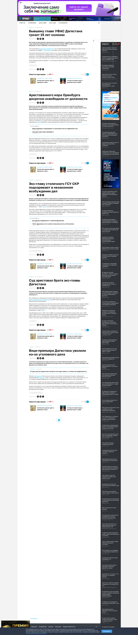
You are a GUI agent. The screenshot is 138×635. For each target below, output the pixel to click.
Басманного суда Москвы (46, 48)
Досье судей (42, 22)
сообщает (42, 377)
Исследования (63, 22)
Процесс (32, 369)
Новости (33, 65)
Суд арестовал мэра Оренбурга (43, 132)
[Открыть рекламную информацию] (118, 118)
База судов (52, 22)
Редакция (34, 626)
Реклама (50, 626)
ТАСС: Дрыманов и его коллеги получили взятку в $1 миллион (53, 224)
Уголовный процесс (36, 250)
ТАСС (43, 206)
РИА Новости (48, 50)
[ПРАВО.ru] (25, 19)
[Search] (99, 23)
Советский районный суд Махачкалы (40, 299)
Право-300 (22, 22)
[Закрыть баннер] (29, 622)
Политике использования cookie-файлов (36, 633)
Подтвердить (106, 631)
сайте (39, 122)
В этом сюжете (34, 126)
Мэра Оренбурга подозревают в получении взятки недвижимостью (55, 128)
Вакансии (58, 626)
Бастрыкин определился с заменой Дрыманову (48, 220)
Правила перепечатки (69, 626)
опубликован (37, 376)
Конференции (32, 22)
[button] (38, 39)
